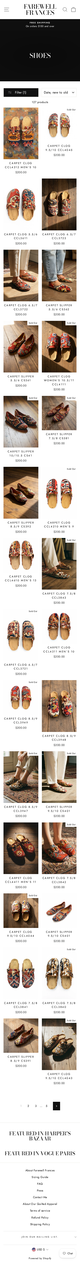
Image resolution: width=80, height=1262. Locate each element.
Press (40, 1190)
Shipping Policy (40, 1224)
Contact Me (40, 1197)
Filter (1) (20, 92)
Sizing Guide (40, 1177)
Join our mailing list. (40, 1236)
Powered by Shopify (40, 1258)
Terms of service (40, 1211)
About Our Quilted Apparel (40, 1204)
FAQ (40, 1184)
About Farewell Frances (40, 1170)
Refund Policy (39, 1217)
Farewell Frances (40, 9)
